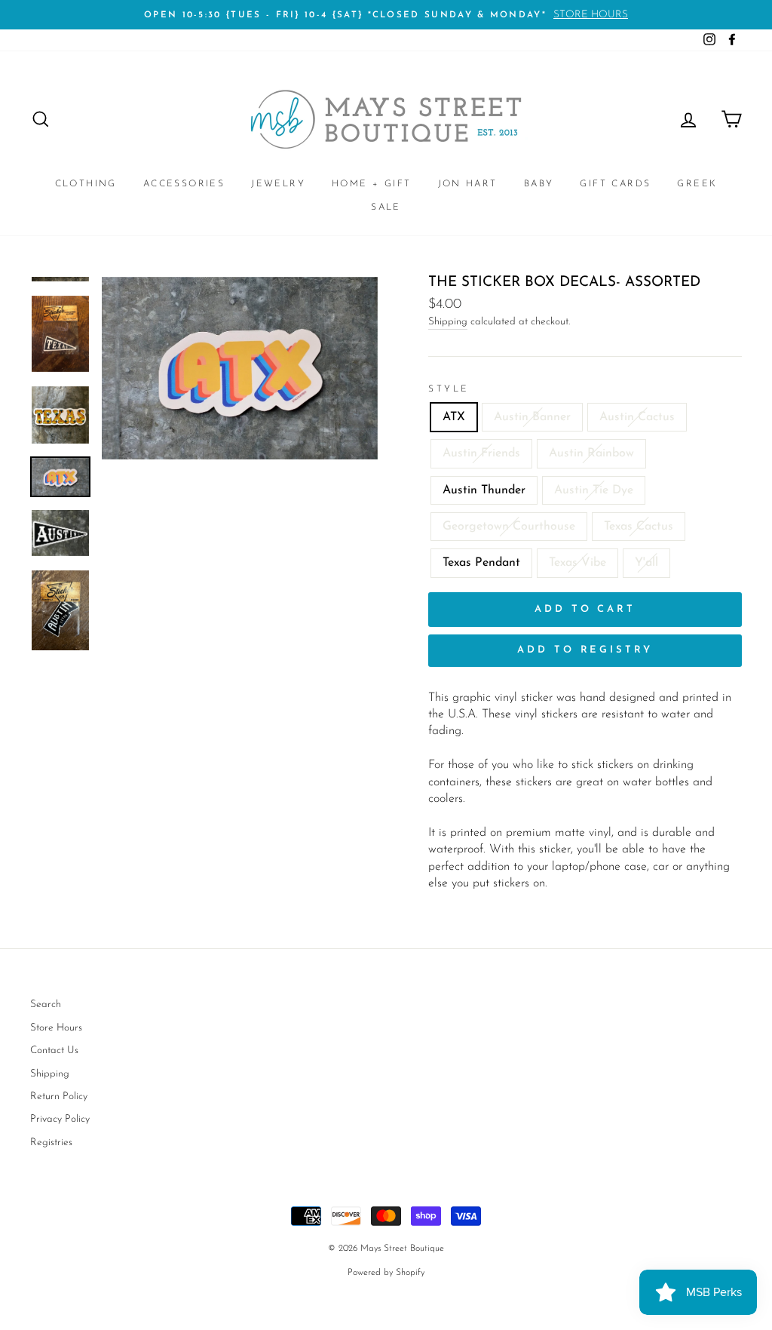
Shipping (447, 322)
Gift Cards (615, 184)
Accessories (184, 184)
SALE (386, 207)
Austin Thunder (484, 490)
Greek (697, 184)
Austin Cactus (637, 417)
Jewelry (278, 184)
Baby (539, 184)
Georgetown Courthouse (509, 527)
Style (449, 389)
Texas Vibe (577, 563)
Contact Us (54, 1050)
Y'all (646, 563)
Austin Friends (481, 453)
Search (45, 1004)
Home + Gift (371, 184)
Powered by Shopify (386, 1272)
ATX (454, 417)
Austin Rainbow (591, 453)
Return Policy (58, 1096)
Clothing (86, 184)
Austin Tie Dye (593, 490)
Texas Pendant (481, 563)
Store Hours (56, 1028)
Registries (51, 1142)
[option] (386, 15)
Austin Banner (532, 417)
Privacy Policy (60, 1119)
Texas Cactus (638, 527)
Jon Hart (468, 184)
